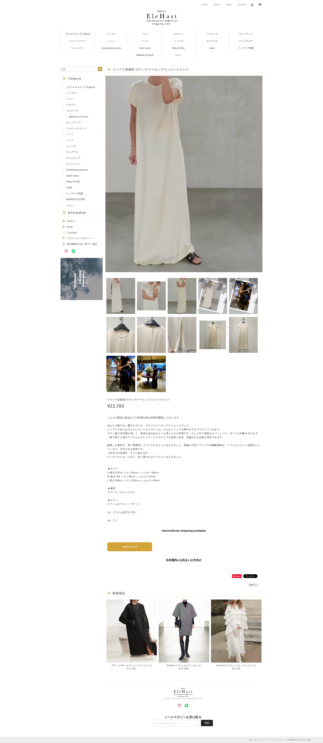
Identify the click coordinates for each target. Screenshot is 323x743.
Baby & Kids (178, 48)
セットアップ (246, 33)
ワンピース (212, 33)
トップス (111, 33)
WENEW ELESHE (144, 55)
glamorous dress (78, 116)
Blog (229, 4)
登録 (206, 722)
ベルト (178, 55)
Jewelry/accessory (111, 48)
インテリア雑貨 (246, 48)
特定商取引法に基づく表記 (82, 243)
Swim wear (145, 48)
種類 (109, 512)
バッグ (144, 40)
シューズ (178, 40)
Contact (242, 4)
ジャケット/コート (77, 40)
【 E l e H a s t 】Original (77, 33)
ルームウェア (246, 40)
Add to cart (129, 546)
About (217, 4)
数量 (109, 520)
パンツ (144, 33)
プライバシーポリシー (80, 238)
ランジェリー (77, 48)
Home (204, 4)
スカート (178, 33)
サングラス (212, 40)
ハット (111, 40)
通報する (253, 585)
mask (212, 48)
